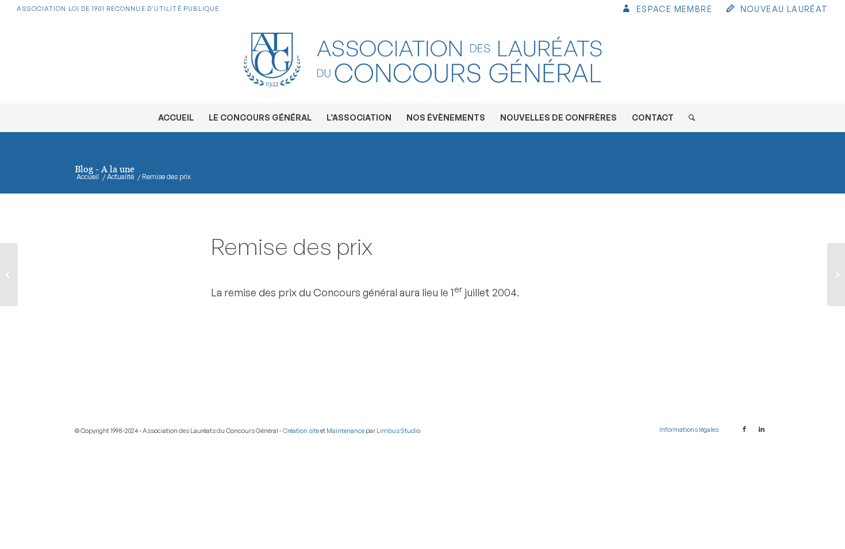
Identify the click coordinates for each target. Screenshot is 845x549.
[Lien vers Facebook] (744, 429)
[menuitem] (666, 10)
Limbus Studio (398, 431)
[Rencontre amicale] (9, 274)
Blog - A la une (105, 169)
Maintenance (345, 431)
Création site (301, 431)
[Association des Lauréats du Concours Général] (423, 60)
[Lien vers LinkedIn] (761, 429)
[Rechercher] (688, 117)
